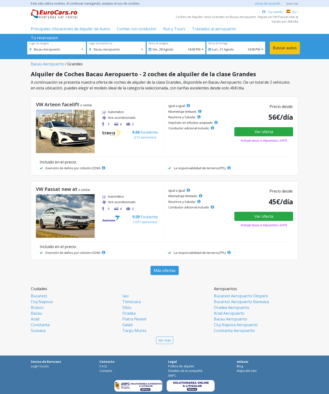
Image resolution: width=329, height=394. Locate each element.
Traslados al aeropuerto (214, 28)
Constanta (40, 324)
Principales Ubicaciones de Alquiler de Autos (70, 28)
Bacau (36, 313)
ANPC (172, 375)
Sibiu (126, 307)
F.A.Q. (103, 366)
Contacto (105, 371)
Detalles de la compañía (185, 371)
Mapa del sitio (247, 371)
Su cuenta (275, 12)
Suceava (38, 330)
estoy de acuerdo (267, 3)
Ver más (164, 340)
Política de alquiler (181, 366)
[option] (45, 49)
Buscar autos (285, 47)
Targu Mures (134, 330)
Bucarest (39, 296)
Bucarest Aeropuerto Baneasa (241, 301)
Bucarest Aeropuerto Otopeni (241, 296)
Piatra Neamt (134, 319)
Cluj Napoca (42, 301)
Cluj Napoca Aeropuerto (236, 324)
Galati (127, 324)
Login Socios (40, 366)
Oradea (129, 313)
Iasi (125, 296)
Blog (240, 366)
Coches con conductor (137, 28)
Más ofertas (165, 270)
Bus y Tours (174, 28)
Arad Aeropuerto (229, 313)
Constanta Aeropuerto (234, 330)
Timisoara (131, 301)
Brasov (37, 307)
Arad (35, 319)
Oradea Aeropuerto (231, 307)
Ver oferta (264, 131)
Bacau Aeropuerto (47, 64)
